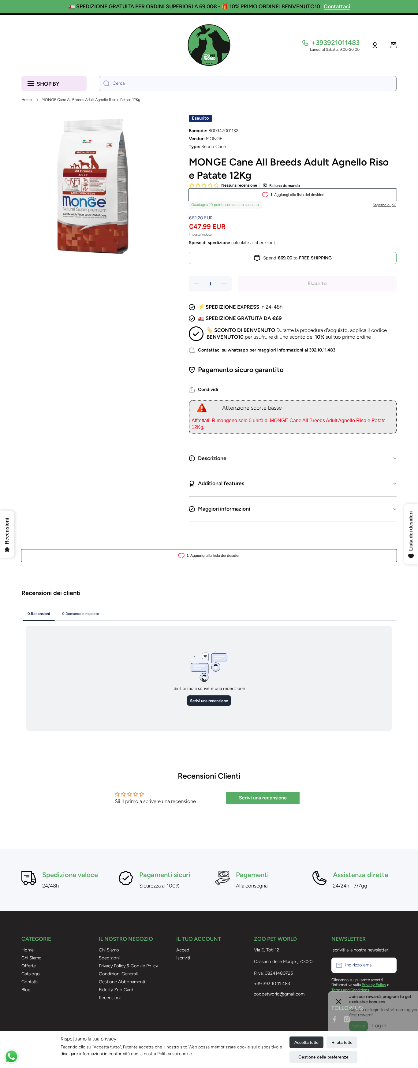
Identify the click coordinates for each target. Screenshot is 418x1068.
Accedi (183, 950)
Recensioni (110, 997)
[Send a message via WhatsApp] (11, 1056)
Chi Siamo (31, 958)
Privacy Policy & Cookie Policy (128, 966)
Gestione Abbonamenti (122, 981)
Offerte (28, 966)
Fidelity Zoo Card (116, 989)
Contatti (29, 981)
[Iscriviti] (389, 965)
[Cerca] (104, 83)
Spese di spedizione (209, 242)
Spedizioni (109, 958)
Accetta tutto (306, 1042)
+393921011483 (336, 43)
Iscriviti (183, 958)
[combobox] (248, 83)
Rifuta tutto (342, 1042)
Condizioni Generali (118, 974)
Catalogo (30, 974)
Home (26, 99)
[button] (393, 45)
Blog (26, 989)
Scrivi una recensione (263, 798)
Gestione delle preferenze (323, 1057)
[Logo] (209, 45)
